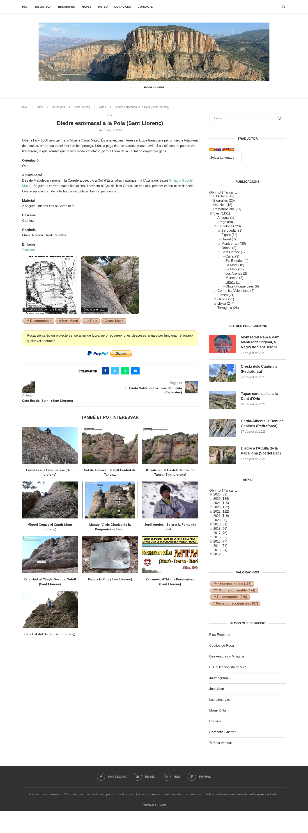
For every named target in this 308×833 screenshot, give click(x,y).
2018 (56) (220, 528)
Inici (25, 6)
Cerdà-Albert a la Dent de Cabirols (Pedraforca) (262, 423)
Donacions (122, 6)
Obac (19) (232, 282)
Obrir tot (215, 192)
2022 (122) (221, 511)
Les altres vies (220, 699)
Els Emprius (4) (236, 260)
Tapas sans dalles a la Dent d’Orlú (259, 396)
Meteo (103, 6)
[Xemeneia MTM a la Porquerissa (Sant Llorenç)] (170, 554)
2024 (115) (221, 503)
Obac (102, 107)
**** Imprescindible (232, 584)
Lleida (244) (225, 303)
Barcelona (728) (229, 226)
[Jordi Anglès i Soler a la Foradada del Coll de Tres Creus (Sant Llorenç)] (170, 500)
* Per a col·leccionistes (236, 603)
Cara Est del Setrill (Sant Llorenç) (49, 634)
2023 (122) (221, 507)
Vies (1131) (221, 213)
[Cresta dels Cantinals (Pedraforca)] (222, 373)
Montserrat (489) (233, 243)
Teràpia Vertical (220, 743)
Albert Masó (68, 321)
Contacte (145, 6)
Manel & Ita (217, 710)
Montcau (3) (234, 278)
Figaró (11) (229, 235)
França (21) (225, 295)
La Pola (91, 321)
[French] (221, 149)
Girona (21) (225, 299)
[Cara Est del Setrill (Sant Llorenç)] (50, 609)
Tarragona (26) (228, 308)
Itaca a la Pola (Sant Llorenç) (110, 579)
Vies (40, 107)
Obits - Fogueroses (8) (242, 286)
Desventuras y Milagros (226, 656)
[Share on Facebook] (105, 370)
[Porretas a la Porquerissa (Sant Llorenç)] (50, 445)
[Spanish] (231, 149)
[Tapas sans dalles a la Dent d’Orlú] (222, 400)
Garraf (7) (228, 239)
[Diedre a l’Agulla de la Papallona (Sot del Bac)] (222, 455)
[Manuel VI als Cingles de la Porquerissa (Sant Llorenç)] (110, 500)
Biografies (66, 6)
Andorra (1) (225, 217)
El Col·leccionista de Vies (228, 667)
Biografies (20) (224, 200)
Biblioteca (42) (223, 196)
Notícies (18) (222, 205)
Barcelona (58, 107)
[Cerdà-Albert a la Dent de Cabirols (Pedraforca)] (222, 428)
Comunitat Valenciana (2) (235, 290)
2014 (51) (220, 546)
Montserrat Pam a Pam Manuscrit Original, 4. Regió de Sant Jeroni (260, 342)
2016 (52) (220, 537)
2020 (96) (220, 520)
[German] (226, 149)
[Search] (283, 6)
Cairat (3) (232, 256)
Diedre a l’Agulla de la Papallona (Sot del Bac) (261, 450)
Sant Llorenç (82, 107)
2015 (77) (220, 541)
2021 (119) (221, 516)
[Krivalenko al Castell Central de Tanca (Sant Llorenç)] (170, 445)
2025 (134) (221, 498)
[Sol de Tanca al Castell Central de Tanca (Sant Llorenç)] (110, 445)
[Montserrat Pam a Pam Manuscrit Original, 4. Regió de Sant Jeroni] (222, 344)
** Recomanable (38, 321)
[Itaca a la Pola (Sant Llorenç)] (110, 554)
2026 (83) (220, 494)
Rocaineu (216, 721)
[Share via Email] (135, 370)
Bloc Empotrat (219, 635)
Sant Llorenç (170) (234, 252)
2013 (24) (220, 550)
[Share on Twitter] (115, 370)
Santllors (28, 250)
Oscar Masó (114, 321)
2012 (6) (219, 554)
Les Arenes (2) (236, 273)
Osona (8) (228, 248)
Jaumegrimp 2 (219, 678)
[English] (216, 149)
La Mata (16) (234, 265)
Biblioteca (43, 6)
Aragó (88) (225, 222)
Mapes (86, 6)
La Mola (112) (235, 269)
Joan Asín (216, 689)
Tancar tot (231, 192)
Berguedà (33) (231, 230)
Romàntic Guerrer (222, 732)
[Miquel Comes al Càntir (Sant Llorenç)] (50, 500)
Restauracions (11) (227, 209)
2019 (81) (220, 524)
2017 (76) (220, 533)
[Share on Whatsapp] (125, 370)
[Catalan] (211, 149)
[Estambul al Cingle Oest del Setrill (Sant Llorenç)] (50, 554)
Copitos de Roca (221, 645)
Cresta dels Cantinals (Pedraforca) (259, 369)
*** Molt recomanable (234, 590)
